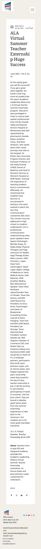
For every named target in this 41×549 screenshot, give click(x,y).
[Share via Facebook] (11, 495)
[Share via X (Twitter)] (16, 495)
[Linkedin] (26, 515)
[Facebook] (24, 515)
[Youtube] (29, 515)
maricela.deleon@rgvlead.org (17, 533)
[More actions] (29, 27)
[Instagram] (31, 515)
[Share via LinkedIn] (22, 495)
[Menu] (32, 10)
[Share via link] (27, 495)
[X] (34, 515)
